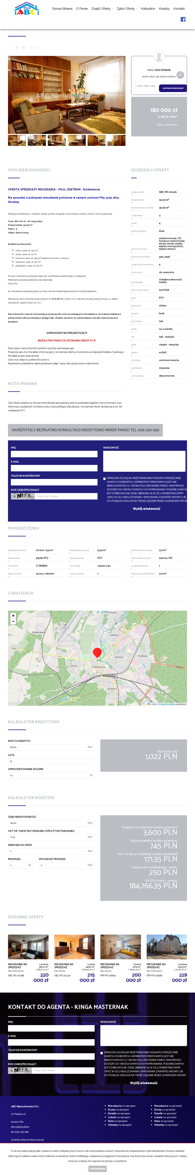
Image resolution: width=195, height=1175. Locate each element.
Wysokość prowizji (52, 859)
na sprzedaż (168, 1106)
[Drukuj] (17, 48)
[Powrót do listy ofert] (10, 48)
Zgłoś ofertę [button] (126, 9)
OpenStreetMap (167, 704)
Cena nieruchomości (22, 817)
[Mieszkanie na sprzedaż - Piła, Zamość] (74, 959)
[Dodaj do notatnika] (31, 48)
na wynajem (122, 1106)
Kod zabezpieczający (25, 490)
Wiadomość (111, 448)
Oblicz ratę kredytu (167, 125)
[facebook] (183, 22)
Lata (11, 755)
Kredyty (164, 9)
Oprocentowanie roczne (25, 769)
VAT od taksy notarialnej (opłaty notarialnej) (41, 831)
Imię (13, 448)
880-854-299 (146, 86)
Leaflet (153, 704)
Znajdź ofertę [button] (101, 9)
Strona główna (62, 9)
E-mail (15, 462)
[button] (97, 652)
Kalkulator (148, 9)
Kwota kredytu (19, 741)
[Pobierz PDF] (24, 48)
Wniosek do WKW (20, 845)
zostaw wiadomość (173, 88)
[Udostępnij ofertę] (38, 48)
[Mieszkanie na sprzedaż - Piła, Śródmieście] (167, 959)
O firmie (82, 9)
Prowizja (14, 859)
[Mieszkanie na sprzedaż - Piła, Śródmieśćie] (28, 959)
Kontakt (179, 9)
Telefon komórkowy (25, 476)
